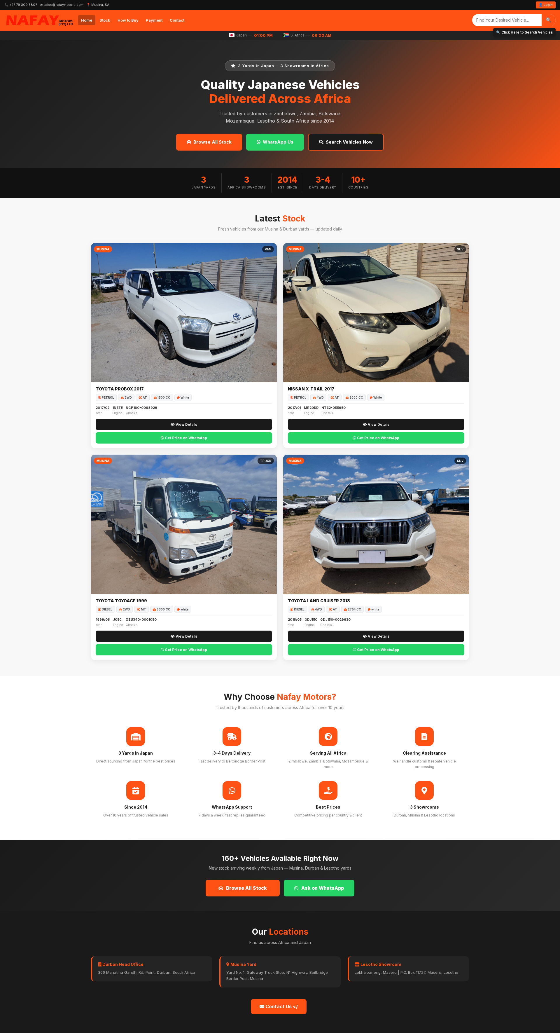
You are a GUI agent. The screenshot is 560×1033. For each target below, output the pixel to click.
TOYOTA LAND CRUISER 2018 (319, 600)
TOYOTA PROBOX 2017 (120, 388)
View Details (186, 424)
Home (86, 20)
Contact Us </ (281, 1006)
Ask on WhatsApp (322, 888)
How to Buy (128, 20)
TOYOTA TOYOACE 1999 (121, 600)
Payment (154, 20)
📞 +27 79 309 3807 (20, 5)
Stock (104, 20)
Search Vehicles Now (349, 142)
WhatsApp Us (278, 142)
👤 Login (546, 5)
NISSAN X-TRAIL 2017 (311, 388)
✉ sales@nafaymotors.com (61, 5)
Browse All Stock (212, 142)
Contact (177, 20)
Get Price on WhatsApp (185, 438)
